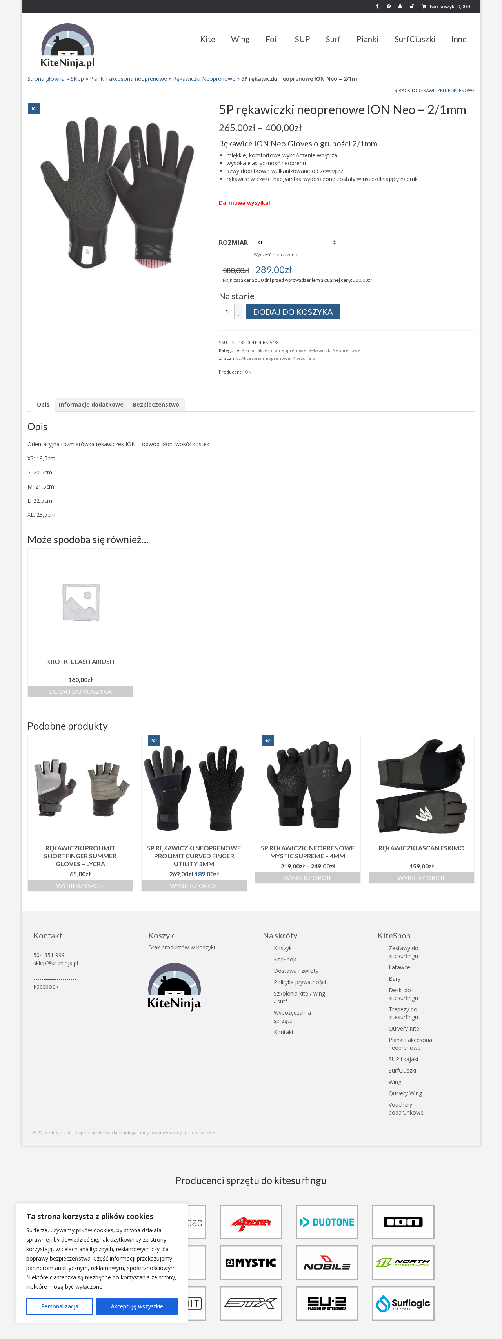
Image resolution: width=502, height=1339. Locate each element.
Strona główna (46, 78)
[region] (102, 1263)
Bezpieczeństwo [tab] (156, 404)
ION (247, 372)
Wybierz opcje (80, 885)
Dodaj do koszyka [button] (80, 691)
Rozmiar (233, 242)
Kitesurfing (304, 358)
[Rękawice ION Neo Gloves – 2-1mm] (117, 192)
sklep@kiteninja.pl (55, 963)
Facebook (45, 986)
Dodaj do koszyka (293, 311)
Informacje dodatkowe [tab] (91, 404)
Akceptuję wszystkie (137, 1306)
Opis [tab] (43, 404)
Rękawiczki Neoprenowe (204, 78)
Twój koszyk (449, 6)
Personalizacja (59, 1306)
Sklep (77, 78)
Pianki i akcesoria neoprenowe (128, 78)
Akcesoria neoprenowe (265, 358)
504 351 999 (49, 955)
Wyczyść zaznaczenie (276, 254)
